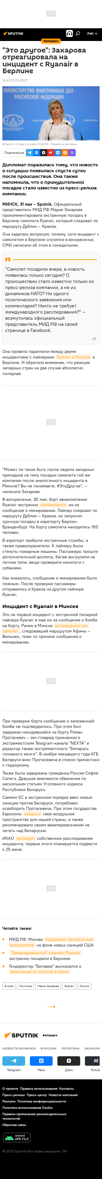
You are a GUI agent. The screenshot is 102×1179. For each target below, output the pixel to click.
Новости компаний (63, 1095)
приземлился (53, 504)
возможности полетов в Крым (39, 971)
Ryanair (69, 986)
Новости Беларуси (19, 1048)
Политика (25, 986)
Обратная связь (14, 1125)
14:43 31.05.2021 (14, 80)
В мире (9, 986)
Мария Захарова (48, 986)
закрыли (32, 813)
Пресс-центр (37, 1095)
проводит (25, 838)
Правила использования (38, 1088)
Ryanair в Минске (73, 357)
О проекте (10, 1088)
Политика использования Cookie (27, 1108)
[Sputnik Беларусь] (14, 35)
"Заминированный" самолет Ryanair (45, 952)
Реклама (8, 1101)
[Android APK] (17, 1138)
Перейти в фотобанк (64, 144)
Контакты (66, 1088)
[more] (94, 338)
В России (48, 1048)
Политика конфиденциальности (41, 1101)
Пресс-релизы (13, 1095)
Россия (84, 986)
